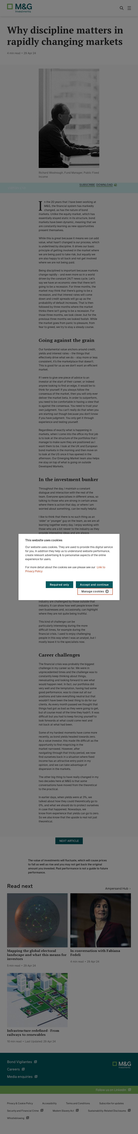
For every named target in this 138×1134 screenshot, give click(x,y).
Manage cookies (92, 591)
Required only (59, 584)
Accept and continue (94, 584)
